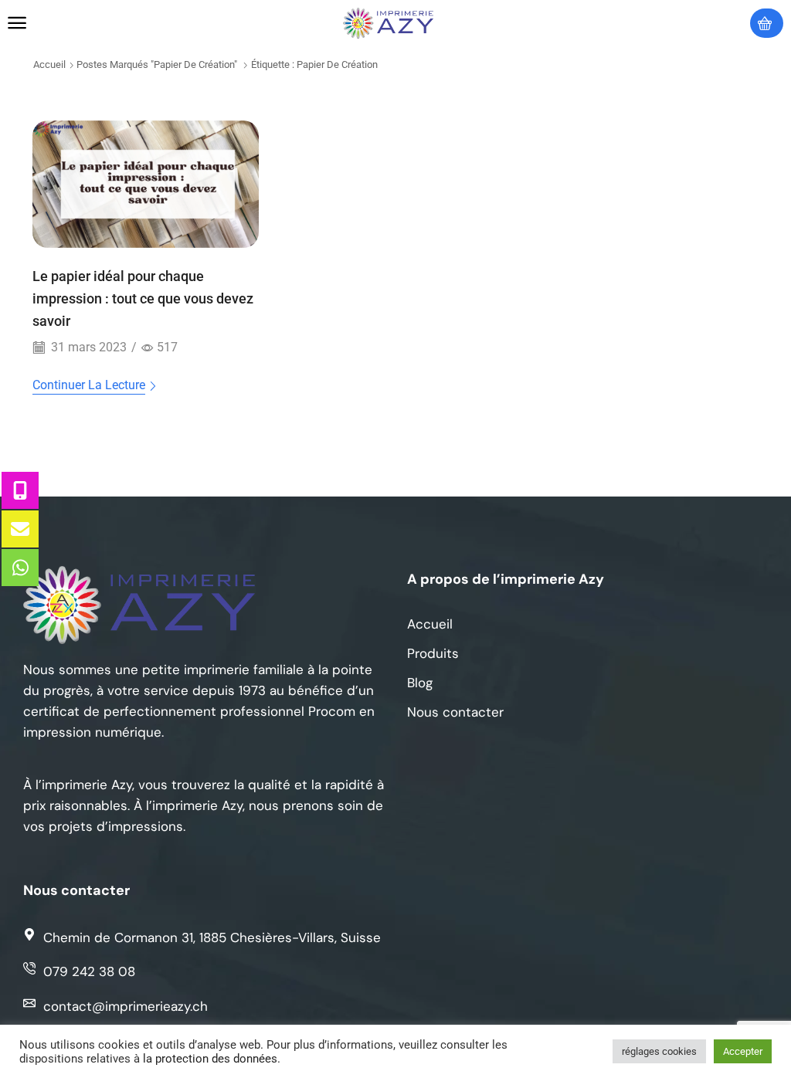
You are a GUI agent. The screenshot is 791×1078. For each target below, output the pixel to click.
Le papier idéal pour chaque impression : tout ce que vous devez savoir (142, 298)
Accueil (49, 64)
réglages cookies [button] (659, 1051)
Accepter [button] (742, 1051)
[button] (17, 23)
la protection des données (210, 1059)
